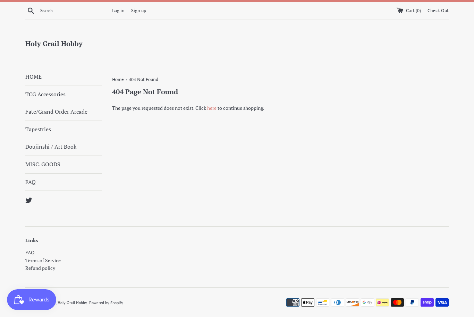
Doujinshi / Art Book (50, 146)
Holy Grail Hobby (54, 43)
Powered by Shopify (106, 302)
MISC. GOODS (42, 164)
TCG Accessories (45, 94)
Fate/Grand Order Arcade (56, 111)
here (212, 108)
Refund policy (40, 268)
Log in (118, 11)
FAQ (30, 182)
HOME (33, 76)
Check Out (438, 11)
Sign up (138, 11)
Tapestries (38, 129)
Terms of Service (43, 260)
